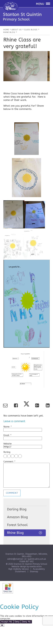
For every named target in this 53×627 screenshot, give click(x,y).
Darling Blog (16, 509)
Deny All (26, 621)
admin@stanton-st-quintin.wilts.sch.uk (26, 559)
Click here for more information (27, 618)
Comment (9, 461)
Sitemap (34, 571)
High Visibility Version (18, 569)
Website (7, 443)
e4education (36, 566)
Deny (17, 621)
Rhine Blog (15, 533)
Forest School (17, 525)
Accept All (6, 621)
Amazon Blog (17, 517)
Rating (6, 452)
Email (7, 435)
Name (7, 426)
